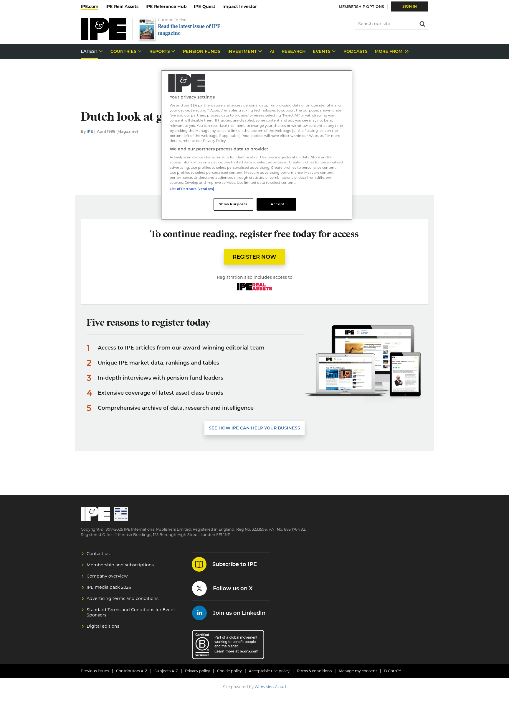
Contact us (98, 553)
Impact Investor (239, 6)
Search (422, 23)
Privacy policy (197, 671)
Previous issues (95, 671)
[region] (256, 145)
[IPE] (103, 38)
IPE (90, 131)
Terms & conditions (314, 671)
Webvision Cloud (270, 687)
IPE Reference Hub (166, 6)
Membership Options (361, 6)
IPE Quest (204, 6)
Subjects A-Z (166, 671)
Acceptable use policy (269, 671)
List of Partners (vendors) (192, 189)
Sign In (409, 6)
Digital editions (103, 626)
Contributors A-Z (131, 671)
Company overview (107, 576)
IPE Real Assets (121, 6)
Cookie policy (229, 671)
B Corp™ (392, 671)
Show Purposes (233, 204)
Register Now (254, 257)
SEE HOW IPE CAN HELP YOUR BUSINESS (254, 428)
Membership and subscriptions (120, 564)
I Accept (276, 204)
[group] (390, 51)
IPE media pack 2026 (109, 587)
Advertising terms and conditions (122, 598)
